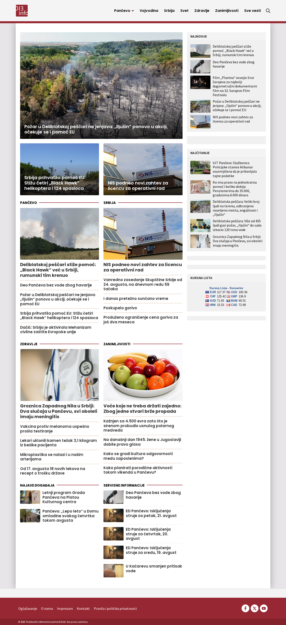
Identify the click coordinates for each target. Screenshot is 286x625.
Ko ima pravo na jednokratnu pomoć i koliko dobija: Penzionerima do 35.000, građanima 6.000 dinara (235, 188)
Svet (184, 10)
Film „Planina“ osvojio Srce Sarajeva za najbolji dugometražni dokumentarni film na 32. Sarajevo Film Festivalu (235, 86)
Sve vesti (252, 10)
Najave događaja (37, 485)
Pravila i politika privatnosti (115, 608)
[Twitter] (254, 608)
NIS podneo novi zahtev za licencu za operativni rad (233, 119)
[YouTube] (263, 608)
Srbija (169, 10)
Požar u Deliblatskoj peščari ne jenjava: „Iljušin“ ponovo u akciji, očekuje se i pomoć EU (237, 105)
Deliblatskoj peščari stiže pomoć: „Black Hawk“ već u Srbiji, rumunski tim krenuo (233, 50)
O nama (47, 608)
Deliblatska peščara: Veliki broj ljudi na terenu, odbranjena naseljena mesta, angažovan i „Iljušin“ (236, 208)
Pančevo (122, 10)
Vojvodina (149, 10)
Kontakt (83, 608)
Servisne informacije (124, 485)
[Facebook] (245, 608)
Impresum (65, 608)
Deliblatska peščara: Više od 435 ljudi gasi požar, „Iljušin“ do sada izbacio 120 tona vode (237, 225)
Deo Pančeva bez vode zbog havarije (233, 64)
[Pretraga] (268, 11)
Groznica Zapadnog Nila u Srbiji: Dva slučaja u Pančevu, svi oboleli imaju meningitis (237, 241)
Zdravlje (201, 10)
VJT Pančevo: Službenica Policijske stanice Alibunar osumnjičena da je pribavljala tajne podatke (235, 169)
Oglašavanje (27, 608)
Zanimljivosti (226, 10)
